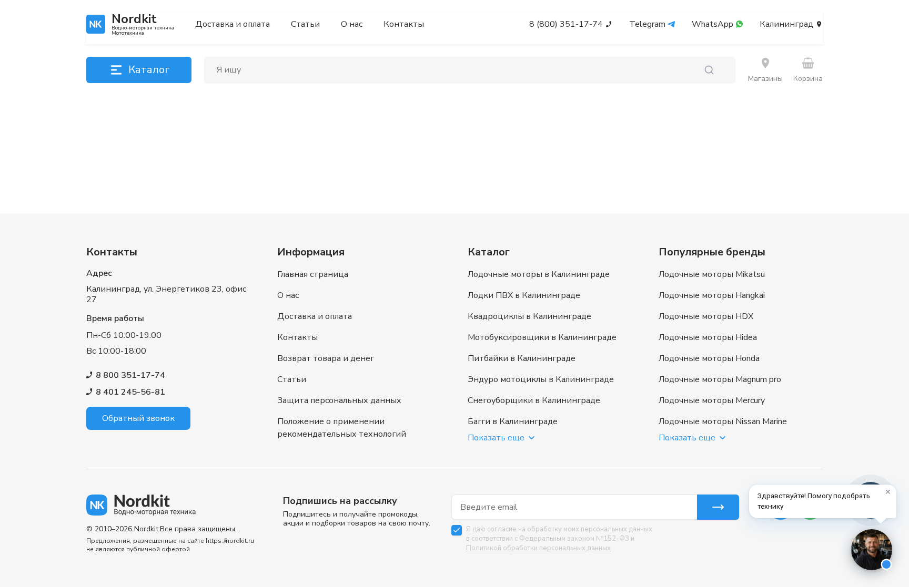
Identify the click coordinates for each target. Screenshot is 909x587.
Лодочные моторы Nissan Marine (723, 421)
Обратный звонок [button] (138, 418)
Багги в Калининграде (513, 421)
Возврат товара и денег (325, 358)
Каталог (148, 70)
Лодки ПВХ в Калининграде (524, 295)
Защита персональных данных (339, 400)
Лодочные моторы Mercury (712, 400)
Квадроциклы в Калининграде (529, 316)
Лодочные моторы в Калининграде (539, 274)
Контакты (403, 24)
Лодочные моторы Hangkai (712, 295)
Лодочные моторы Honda (709, 358)
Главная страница (312, 274)
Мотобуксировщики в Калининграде (542, 337)
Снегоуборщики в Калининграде (534, 400)
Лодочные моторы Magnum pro (720, 379)
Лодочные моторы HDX (706, 316)
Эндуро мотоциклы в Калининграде (541, 379)
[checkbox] (456, 530)
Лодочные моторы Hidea (708, 337)
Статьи (305, 24)
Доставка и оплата (232, 24)
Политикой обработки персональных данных (538, 548)
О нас (351, 24)
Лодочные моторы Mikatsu (712, 274)
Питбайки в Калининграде (521, 358)
